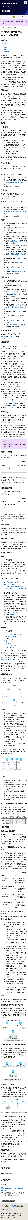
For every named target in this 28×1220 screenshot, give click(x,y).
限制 (3, 45)
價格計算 (12, 405)
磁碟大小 (4, 49)
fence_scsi (12, 668)
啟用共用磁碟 (18, 1156)
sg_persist (21, 668)
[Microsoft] (14, 17)
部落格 (15, 1213)
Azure (7, 27)
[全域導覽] (1, 17)
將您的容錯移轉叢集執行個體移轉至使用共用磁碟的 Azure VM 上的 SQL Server (16, 589)
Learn (3, 27)
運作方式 (4, 43)
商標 (2, 1218)
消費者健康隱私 (11, 1215)
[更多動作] (25, 27)
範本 (16, 606)
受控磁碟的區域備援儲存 (17, 271)
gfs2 (9, 659)
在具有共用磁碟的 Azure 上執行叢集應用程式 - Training (12, 1189)
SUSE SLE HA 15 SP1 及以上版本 (13, 634)
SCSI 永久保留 (5, 96)
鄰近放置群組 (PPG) (12, 245)
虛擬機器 (13, 27)
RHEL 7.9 (8, 643)
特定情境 (20, 258)
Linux (10, 336)
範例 (21, 868)
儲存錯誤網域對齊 (17, 241)
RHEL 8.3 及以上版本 (11, 645)
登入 (26, 17)
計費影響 (4, 47)
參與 (21, 1213)
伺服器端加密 (11, 267)
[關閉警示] (25, 2)
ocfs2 (2, 659)
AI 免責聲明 (4, 1213)
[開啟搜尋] (22, 17)
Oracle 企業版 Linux (10, 647)
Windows (4, 336)
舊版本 (10, 1213)
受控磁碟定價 (11, 358)
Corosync (23, 653)
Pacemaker (17, 651)
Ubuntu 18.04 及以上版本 (11, 636)
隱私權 (3, 1215)
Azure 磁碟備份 (18, 263)
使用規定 (20, 1215)
